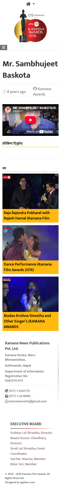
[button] (30, 4)
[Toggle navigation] (3, 47)
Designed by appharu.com (20, 482)
